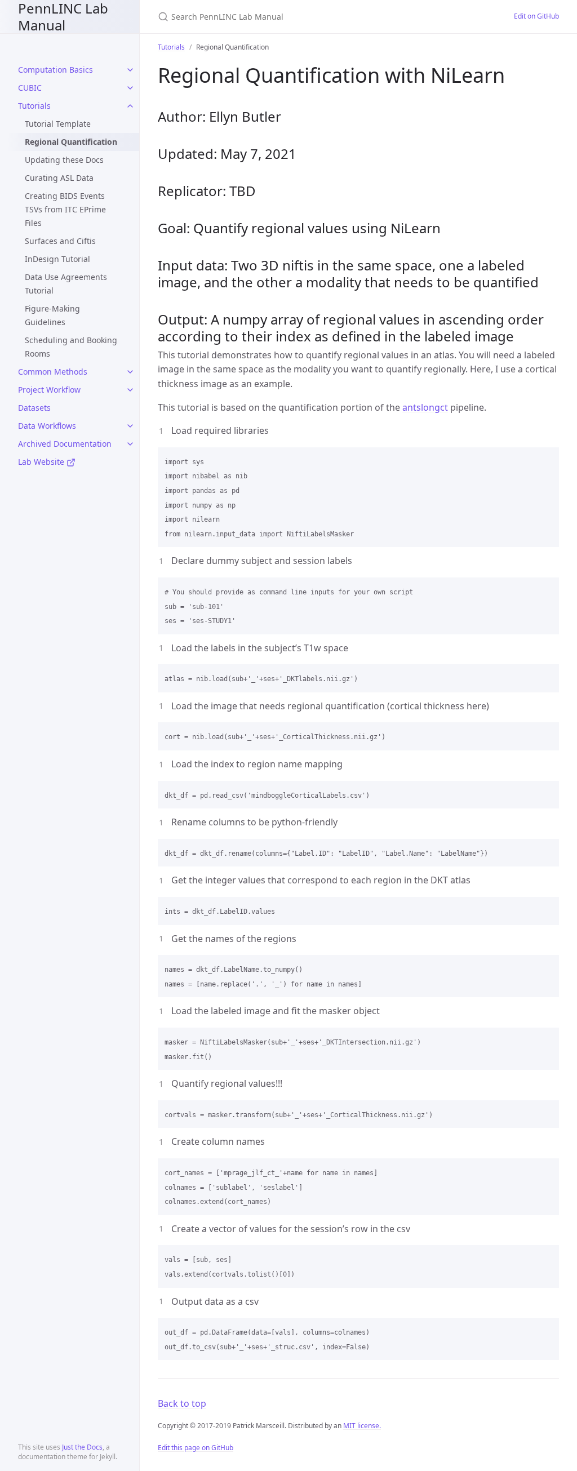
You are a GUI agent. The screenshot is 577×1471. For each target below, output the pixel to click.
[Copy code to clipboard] (545, 459)
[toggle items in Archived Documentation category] (130, 444)
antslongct (425, 407)
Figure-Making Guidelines (52, 315)
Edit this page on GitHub (195, 1447)
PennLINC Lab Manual (63, 16)
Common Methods (52, 371)
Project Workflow (49, 389)
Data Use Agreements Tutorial (66, 284)
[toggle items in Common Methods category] (130, 372)
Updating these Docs (64, 159)
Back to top (182, 1403)
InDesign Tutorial (57, 259)
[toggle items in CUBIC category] (130, 88)
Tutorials (34, 105)
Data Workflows (47, 425)
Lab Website (42, 461)
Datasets (34, 407)
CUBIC (30, 87)
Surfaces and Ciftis (60, 240)
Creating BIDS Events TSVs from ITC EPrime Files (65, 209)
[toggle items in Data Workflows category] (130, 426)
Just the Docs (82, 1447)
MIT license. (362, 1425)
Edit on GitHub (536, 16)
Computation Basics (55, 69)
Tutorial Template (58, 123)
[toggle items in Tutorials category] (130, 106)
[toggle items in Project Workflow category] (130, 390)
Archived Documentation (65, 443)
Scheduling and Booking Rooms (71, 347)
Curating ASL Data (59, 177)
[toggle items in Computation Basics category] (130, 70)
